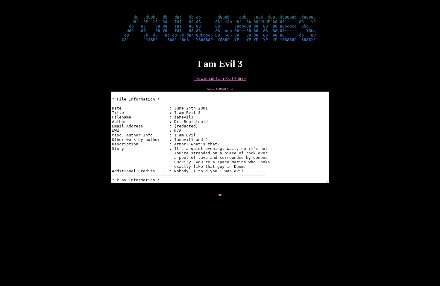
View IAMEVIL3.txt (220, 89)
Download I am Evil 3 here (220, 78)
